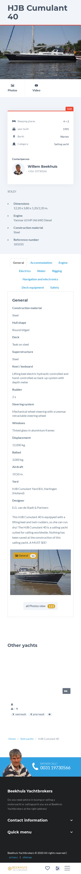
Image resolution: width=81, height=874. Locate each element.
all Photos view (40, 606)
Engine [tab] (63, 262)
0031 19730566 (55, 767)
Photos (12, 90)
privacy (13, 857)
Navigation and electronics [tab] (40, 279)
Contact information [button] (28, 820)
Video (36, 90)
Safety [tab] (54, 287)
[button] (67, 868)
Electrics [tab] (25, 271)
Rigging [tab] (57, 271)
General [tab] (18, 262)
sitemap (27, 857)
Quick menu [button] (19, 832)
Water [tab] (41, 271)
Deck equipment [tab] (33, 287)
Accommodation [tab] (41, 262)
